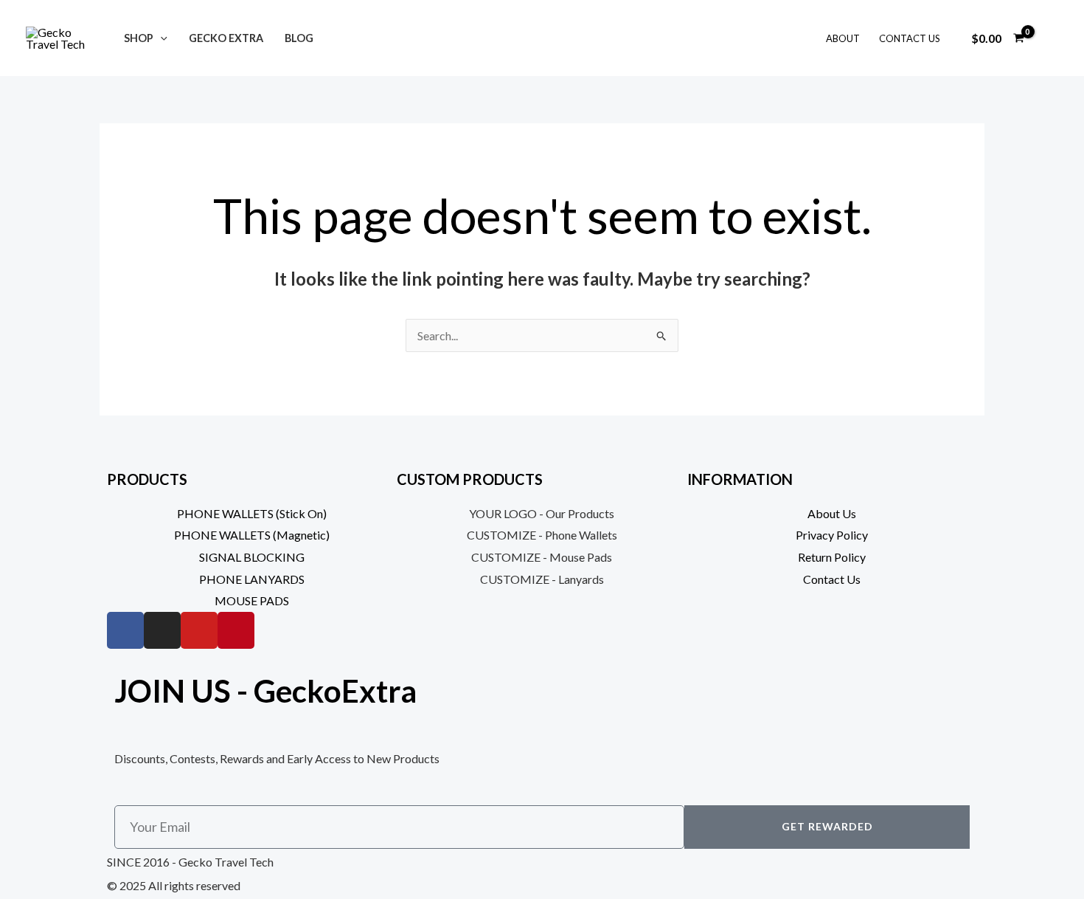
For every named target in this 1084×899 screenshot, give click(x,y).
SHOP (138, 38)
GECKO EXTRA (226, 38)
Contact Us (909, 38)
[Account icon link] (1051, 38)
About (843, 38)
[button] (160, 38)
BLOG (299, 38)
